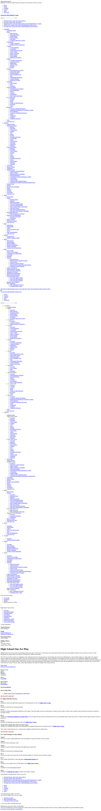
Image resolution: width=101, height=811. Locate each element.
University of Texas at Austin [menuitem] (11, 800)
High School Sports (12, 416)
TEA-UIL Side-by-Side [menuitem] (13, 276)
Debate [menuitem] (12, 91)
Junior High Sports (12, 439)
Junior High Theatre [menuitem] (15, 71)
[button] (1, 290)
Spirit (5, 523)
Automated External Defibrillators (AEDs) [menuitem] (20, 177)
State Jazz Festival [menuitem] (14, 208)
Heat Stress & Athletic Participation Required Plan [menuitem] (22, 182)
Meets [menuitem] (8, 32)
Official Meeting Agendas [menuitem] (13, 269)
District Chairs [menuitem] (10, 184)
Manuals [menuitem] (9, 189)
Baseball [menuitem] (12, 127)
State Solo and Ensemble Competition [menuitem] (19, 211)
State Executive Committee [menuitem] (13, 270)
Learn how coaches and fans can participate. (12, 809)
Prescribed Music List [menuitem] (12, 212)
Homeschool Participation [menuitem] (13, 275)
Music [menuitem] (5, 195)
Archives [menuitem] (12, 117)
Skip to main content (6, 1)
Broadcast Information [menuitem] (12, 245)
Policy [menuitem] (5, 249)
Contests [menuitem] (9, 46)
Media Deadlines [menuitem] (11, 243)
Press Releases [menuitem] (10, 242)
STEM (9, 339)
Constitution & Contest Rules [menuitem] (14, 253)
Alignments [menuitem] (13, 115)
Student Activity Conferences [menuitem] (17, 44)
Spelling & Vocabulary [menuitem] (15, 57)
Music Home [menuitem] (10, 196)
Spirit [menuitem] (5, 223)
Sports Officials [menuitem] (11, 167)
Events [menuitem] (11, 100)
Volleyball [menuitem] (12, 142)
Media (5, 541)
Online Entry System (45, 703)
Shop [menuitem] (5, 11)
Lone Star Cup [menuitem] (10, 121)
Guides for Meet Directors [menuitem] (16, 103)
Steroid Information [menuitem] (15, 175)
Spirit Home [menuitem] (10, 225)
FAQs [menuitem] (8, 231)
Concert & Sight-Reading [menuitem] (16, 205)
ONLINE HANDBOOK (6, 687)
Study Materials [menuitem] (14, 111)
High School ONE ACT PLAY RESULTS (8, 666)
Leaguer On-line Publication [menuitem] (14, 248)
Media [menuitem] (5, 239)
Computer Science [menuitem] (14, 61)
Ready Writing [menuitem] (13, 54)
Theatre (9, 351)
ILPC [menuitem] (11, 84)
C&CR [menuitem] (8, 228)
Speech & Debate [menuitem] (11, 87)
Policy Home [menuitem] (10, 250)
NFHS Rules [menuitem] (10, 226)
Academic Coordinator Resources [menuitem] (18, 113)
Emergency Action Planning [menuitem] (17, 171)
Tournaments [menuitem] (13, 94)
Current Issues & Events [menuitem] (16, 50)
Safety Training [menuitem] (14, 172)
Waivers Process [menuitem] (14, 259)
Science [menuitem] (12, 67)
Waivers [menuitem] (9, 185)
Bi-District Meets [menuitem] (8, 613)
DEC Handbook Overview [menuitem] (17, 284)
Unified (6, 535)
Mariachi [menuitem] (12, 201)
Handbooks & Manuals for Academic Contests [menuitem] (21, 110)
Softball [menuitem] (12, 135)
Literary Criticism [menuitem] (14, 53)
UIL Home (6, 598)
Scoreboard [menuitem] (10, 192)
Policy (5, 553)
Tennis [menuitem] (11, 140)
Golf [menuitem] (11, 133)
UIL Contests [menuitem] (13, 83)
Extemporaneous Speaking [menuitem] (16, 88)
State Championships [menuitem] (12, 232)
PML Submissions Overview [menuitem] (17, 213)
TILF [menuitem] (8, 120)
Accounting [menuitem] (13, 49)
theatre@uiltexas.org (6, 632)
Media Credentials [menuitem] (11, 246)
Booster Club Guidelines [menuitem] (13, 186)
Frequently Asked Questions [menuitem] (17, 266)
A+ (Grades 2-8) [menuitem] (11, 97)
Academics (6, 599)
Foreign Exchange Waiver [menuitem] (16, 570)
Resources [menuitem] (12, 86)
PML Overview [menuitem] (14, 510)
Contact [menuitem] (6, 9)
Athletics (6, 412)
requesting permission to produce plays (17, 716)
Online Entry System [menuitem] (9, 619)
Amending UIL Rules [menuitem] (12, 272)
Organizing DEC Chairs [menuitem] (16, 286)
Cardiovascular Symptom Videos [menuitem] (18, 181)
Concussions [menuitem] (13, 178)
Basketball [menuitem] (12, 128)
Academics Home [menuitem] (11, 30)
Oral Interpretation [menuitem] (14, 90)
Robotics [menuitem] (12, 66)
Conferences (10, 320)
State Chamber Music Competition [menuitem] (18, 206)
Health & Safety (11, 462)
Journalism (10, 365)
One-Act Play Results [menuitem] (9, 621)
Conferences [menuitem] (10, 42)
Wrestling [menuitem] (12, 145)
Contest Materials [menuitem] (14, 47)
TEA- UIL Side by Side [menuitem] (13, 229)
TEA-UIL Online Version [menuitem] (16, 277)
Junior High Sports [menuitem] (11, 147)
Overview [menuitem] (12, 310)
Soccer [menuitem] (11, 134)
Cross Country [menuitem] (13, 130)
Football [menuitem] (12, 131)
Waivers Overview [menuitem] (14, 564)
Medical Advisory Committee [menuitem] (17, 174)
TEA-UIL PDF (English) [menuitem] (16, 279)
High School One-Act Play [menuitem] (17, 70)
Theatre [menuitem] (9, 69)
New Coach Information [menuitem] (16, 96)
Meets (9, 308)
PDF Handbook (4, 684)
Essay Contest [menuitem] (13, 52)
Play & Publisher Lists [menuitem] (15, 74)
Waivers (9, 562)
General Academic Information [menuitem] (17, 108)
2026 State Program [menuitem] (9, 620)
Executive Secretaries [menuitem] (15, 216)
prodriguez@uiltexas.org (7, 634)
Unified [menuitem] (6, 235)
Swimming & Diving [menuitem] (15, 137)
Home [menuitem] (5, 5)
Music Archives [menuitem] (11, 219)
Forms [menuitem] (11, 106)
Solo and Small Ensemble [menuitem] (16, 204)
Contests (9, 325)
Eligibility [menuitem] (9, 256)
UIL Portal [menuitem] (6, 12)
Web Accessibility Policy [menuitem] (10, 799)
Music (5, 490)
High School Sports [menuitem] (12, 125)
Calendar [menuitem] (6, 8)
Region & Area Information (14, 513)
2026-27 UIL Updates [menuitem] (12, 252)
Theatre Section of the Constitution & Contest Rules (17, 693)
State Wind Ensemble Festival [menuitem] (17, 209)
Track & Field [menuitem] (13, 141)
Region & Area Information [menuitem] (14, 215)
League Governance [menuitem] (12, 267)
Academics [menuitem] (6, 29)
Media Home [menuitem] (10, 240)
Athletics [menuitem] (6, 123)
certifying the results (12, 771)
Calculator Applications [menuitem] (16, 60)
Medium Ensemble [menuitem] (14, 202)
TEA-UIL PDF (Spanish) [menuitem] (16, 280)
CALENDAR (3, 678)
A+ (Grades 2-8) (11, 384)
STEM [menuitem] (8, 59)
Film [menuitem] (11, 76)
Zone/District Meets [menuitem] (9, 612)
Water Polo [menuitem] (13, 144)
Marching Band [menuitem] (14, 199)
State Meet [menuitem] (12, 39)
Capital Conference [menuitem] (15, 43)
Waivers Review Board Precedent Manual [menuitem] (20, 265)
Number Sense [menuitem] (13, 64)
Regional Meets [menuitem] (14, 37)
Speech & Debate (11, 372)
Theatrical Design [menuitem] (14, 73)
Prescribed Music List (12, 508)
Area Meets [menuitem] (7, 614)
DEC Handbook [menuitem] (11, 283)
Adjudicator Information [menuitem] (16, 77)
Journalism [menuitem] (9, 81)
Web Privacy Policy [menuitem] (9, 798)
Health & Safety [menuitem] (11, 169)
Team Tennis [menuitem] (13, 138)
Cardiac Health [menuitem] (14, 179)
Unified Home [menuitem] (10, 236)
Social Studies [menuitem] (13, 56)
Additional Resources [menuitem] (15, 118)
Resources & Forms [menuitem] (15, 80)
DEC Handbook (11, 589)
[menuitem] (15, 20)
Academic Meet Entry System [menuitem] (17, 40)
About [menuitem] (5, 6)
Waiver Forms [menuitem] (13, 262)
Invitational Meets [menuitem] (14, 35)
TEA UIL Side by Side (13, 582)
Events (9, 493)
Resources (10, 395)
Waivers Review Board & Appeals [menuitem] (18, 260)
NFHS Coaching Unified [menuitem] (13, 238)
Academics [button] (7, 305)
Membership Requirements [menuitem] (13, 273)
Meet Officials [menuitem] (13, 33)
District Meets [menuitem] (13, 36)
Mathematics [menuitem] (13, 63)
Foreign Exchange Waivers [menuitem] (17, 263)
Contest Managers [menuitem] (14, 79)
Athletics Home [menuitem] (11, 124)
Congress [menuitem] (12, 93)
